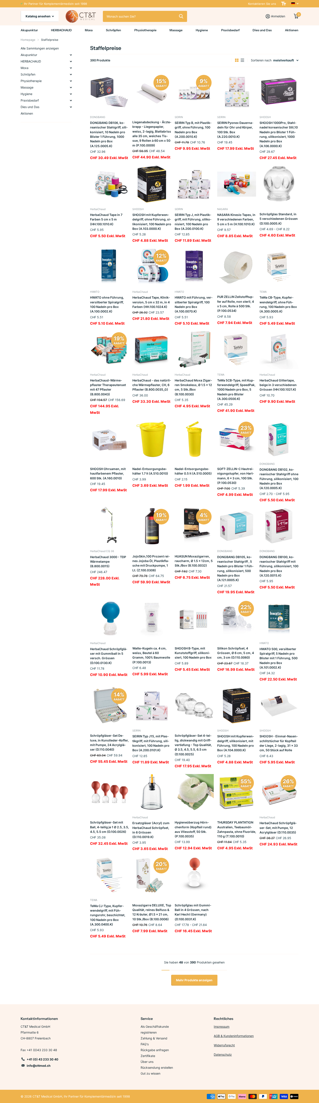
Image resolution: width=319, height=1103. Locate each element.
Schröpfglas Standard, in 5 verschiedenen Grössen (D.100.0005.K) (279, 218)
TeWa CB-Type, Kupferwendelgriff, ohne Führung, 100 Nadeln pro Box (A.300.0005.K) (278, 304)
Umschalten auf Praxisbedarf (70, 100)
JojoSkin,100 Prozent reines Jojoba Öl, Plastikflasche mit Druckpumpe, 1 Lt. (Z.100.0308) (151, 563)
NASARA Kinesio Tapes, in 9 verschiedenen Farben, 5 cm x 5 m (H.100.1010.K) (236, 219)
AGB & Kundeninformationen (234, 1036)
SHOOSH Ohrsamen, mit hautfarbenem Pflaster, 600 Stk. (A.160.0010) (108, 473)
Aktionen (291, 30)
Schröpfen (113, 30)
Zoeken (181, 16)
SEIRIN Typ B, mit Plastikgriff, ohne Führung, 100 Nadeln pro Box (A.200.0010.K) (193, 129)
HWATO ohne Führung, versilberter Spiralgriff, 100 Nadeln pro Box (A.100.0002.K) (107, 304)
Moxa (89, 30)
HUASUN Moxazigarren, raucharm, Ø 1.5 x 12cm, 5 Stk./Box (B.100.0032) (194, 560)
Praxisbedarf (230, 30)
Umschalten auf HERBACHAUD (70, 61)
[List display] (242, 60)
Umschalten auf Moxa (70, 68)
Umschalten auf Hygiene (70, 94)
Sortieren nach (261, 60)
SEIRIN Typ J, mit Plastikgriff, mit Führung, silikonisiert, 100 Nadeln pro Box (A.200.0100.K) (193, 221)
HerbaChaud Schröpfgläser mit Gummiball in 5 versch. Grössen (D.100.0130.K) (108, 656)
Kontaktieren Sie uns (262, 3)
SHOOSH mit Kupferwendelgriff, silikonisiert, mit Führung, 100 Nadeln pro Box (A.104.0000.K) (235, 743)
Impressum (221, 1026)
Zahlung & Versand (154, 1038)
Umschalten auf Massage (70, 87)
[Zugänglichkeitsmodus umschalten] (283, 4)
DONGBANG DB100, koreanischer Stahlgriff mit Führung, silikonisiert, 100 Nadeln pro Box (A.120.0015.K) (279, 566)
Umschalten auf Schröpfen (70, 74)
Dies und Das (262, 30)
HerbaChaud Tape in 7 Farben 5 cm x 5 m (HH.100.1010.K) (106, 219)
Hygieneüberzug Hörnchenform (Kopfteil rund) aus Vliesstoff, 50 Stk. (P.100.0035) (193, 829)
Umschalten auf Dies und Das (70, 107)
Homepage (28, 39)
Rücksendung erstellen (157, 1067)
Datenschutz (223, 1054)
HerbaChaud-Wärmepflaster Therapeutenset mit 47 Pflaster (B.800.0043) (108, 387)
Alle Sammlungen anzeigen (40, 48)
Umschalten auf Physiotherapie (70, 81)
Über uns (147, 1062)
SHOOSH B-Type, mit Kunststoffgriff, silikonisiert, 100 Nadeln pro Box (193, 652)
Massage (176, 30)
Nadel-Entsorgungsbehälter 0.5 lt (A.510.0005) (193, 471)
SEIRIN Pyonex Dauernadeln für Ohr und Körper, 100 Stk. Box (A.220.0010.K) (235, 129)
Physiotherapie (145, 30)
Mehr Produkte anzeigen (194, 980)
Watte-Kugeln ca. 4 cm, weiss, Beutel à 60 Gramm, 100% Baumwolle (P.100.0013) (151, 655)
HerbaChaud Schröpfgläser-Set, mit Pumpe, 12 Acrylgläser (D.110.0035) (278, 827)
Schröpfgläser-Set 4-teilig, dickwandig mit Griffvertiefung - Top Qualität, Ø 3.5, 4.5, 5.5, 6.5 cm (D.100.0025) (193, 745)
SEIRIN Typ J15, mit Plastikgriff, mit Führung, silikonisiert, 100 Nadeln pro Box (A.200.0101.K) (150, 743)
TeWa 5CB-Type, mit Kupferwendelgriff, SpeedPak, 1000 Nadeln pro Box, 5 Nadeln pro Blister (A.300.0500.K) (236, 389)
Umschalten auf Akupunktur (70, 55)
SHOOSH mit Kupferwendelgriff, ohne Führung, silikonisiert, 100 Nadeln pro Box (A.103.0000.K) (151, 221)
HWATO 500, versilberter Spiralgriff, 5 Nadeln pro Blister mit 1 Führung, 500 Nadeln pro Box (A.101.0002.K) (279, 658)
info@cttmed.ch (39, 1065)
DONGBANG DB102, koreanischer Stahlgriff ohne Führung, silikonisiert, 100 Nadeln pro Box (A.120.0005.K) (279, 479)
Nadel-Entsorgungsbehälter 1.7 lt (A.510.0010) (150, 471)
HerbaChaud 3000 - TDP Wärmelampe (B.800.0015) (108, 561)
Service (147, 1018)
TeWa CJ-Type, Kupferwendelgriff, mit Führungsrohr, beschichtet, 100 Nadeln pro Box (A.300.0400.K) (107, 915)
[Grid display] (236, 60)
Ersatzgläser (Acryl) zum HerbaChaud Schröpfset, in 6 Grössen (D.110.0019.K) (150, 830)
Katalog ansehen (38, 16)
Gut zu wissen (150, 1073)
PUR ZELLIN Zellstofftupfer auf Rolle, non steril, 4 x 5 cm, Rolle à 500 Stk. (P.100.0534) (235, 303)
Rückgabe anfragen (155, 1050)
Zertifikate (148, 1056)
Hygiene (202, 30)
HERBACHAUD (61, 30)
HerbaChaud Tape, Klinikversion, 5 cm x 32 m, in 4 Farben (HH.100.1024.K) (151, 302)
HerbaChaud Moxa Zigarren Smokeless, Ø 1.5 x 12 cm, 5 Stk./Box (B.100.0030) (193, 387)
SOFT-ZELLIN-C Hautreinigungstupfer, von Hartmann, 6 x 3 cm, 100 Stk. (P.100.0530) (235, 476)
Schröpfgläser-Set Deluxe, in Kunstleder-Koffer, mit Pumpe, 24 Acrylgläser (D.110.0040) (109, 742)
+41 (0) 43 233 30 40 (42, 1059)
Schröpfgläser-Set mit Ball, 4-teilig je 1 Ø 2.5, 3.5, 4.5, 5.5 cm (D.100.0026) (109, 826)
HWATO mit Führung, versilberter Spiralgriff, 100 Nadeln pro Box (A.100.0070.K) (193, 304)
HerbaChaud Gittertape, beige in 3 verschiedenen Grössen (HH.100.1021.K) (278, 384)
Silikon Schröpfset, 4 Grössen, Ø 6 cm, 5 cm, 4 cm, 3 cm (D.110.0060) (235, 652)
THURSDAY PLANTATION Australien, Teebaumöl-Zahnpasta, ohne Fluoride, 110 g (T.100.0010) (236, 829)
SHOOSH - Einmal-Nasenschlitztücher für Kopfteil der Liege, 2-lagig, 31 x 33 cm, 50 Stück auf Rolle (279, 743)
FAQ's (145, 1044)
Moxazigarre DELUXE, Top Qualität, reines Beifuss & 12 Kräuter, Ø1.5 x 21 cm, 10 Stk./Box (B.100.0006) (151, 912)
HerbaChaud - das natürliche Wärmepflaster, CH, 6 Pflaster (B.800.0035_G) (151, 384)
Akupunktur (29, 30)
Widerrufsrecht (224, 1045)
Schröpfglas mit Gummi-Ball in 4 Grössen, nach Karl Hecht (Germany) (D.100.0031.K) (193, 912)
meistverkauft (283, 60)
